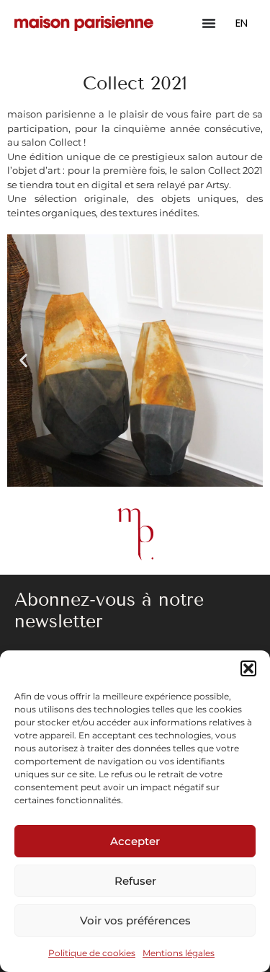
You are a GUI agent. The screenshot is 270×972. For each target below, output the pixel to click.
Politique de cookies (91, 952)
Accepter (135, 841)
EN (241, 22)
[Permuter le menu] (209, 23)
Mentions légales (179, 952)
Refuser (135, 881)
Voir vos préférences (135, 920)
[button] (248, 668)
